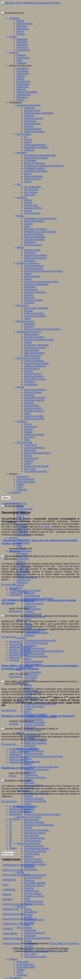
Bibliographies (31, 819)
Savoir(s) (13, 537)
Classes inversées (33, 753)
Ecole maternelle (25, 964)
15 (10, 829)
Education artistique (34, 822)
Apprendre (29, 593)
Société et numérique (20, 649)
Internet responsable (34, 722)
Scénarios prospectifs (35, 801)
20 (10, 842)
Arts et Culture (24, 619)
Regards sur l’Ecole (34, 896)
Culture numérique (33, 603)
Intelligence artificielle (35, 851)
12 (10, 821)
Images (28, 764)
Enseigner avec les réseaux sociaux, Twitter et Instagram (38, 715)
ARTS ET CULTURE (13, 870)
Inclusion (28, 946)
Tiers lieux (29, 922)
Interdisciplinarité (33, 614)
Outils (19, 545)
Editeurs (21, 561)
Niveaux (13, 959)
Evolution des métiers (20, 652)
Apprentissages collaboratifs (23, 749)
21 (10, 845)
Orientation (29, 746)
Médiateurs (22, 582)
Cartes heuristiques (34, 751)
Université (22, 975)
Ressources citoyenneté (36, 830)
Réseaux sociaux (18, 759)
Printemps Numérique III (21, 762)
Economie (29, 880)
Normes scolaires (33, 893)
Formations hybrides (34, 653)
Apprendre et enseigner (29, 590)
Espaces (28, 796)
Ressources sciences (35, 832)
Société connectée (33, 901)
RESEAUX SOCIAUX (13, 914)
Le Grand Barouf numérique (23, 806)
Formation (22, 638)
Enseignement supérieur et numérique (43, 651)
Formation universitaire (36, 656)
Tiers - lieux (30, 954)
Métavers (29, 856)
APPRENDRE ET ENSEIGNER (18, 865)
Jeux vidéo (29, 680)
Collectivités (15, 594)
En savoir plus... (10, 584)
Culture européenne (34, 933)
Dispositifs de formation (36, 643)
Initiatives (29, 611)
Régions (28, 914)
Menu (6, 498)
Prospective (15, 641)
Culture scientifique (34, 846)
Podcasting (30, 772)
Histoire (28, 827)
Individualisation (32, 609)
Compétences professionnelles (40, 640)
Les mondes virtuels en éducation (41, 767)
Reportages (15, 551)
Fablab (27, 759)
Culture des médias (34, 706)
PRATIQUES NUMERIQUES (17, 904)
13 (10, 824)
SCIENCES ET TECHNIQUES (18, 924)
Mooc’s (27, 659)
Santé (27, 898)
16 (10, 832)
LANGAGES (9, 889)
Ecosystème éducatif (34, 883)
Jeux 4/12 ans (31, 674)
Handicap (29, 888)
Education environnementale (39, 825)
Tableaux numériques (35, 777)
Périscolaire (23, 962)
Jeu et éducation (32, 672)
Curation (28, 709)
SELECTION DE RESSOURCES (19, 919)
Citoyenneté (30, 930)
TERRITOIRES (10, 933)
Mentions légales (11, 943)
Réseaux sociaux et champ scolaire (42, 814)
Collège (21, 969)
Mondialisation (31, 890)
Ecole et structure (33, 877)
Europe (28, 909)
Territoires (22, 906)
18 (10, 837)
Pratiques (14, 724)
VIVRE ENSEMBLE (13, 938)
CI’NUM (46, 526)
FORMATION (9, 880)
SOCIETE (8, 928)
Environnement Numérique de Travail (43, 756)
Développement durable (36, 848)
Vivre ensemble (25, 927)
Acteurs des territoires (35, 875)
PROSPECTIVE (11, 909)
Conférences (23, 543)
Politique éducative (34, 798)
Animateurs (22, 553)
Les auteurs (15, 977)
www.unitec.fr (33, 632)
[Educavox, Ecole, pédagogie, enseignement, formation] (31, 3)
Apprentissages (32, 595)
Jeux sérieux (30, 677)
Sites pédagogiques (34, 838)
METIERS (8, 899)
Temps (27, 804)
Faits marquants (25, 508)
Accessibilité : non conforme (64, 943)
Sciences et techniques (28, 843)
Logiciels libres (32, 854)
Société (20, 872)
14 (10, 827)
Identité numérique (33, 719)
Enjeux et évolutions (34, 648)
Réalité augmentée (34, 861)
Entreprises (15, 657)
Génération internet (34, 885)
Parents (20, 585)
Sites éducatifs (31, 835)
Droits (27, 711)
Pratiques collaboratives (36, 769)
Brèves (20, 516)
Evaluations (30, 606)
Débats (12, 775)
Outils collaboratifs (33, 661)
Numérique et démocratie (18, 767)
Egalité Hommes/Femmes (37, 938)
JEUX (6, 884)
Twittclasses (15, 754)
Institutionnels (24, 580)
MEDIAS (7, 894)
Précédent (14, 819)
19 (10, 840)
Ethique (28, 940)
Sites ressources (32, 840)
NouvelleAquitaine (18, 654)
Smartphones (31, 775)
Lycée (20, 972)
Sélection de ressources (29, 817)
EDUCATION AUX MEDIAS (16, 875)
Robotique (29, 867)
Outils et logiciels (32, 859)
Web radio (29, 782)
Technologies (31, 869)
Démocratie (30, 935)
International (30, 912)
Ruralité (28, 917)
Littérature (29, 635)
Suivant (13, 848)
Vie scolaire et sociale (35, 956)
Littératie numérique (34, 724)
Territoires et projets (34, 904)
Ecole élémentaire (26, 967)
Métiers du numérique (35, 743)
